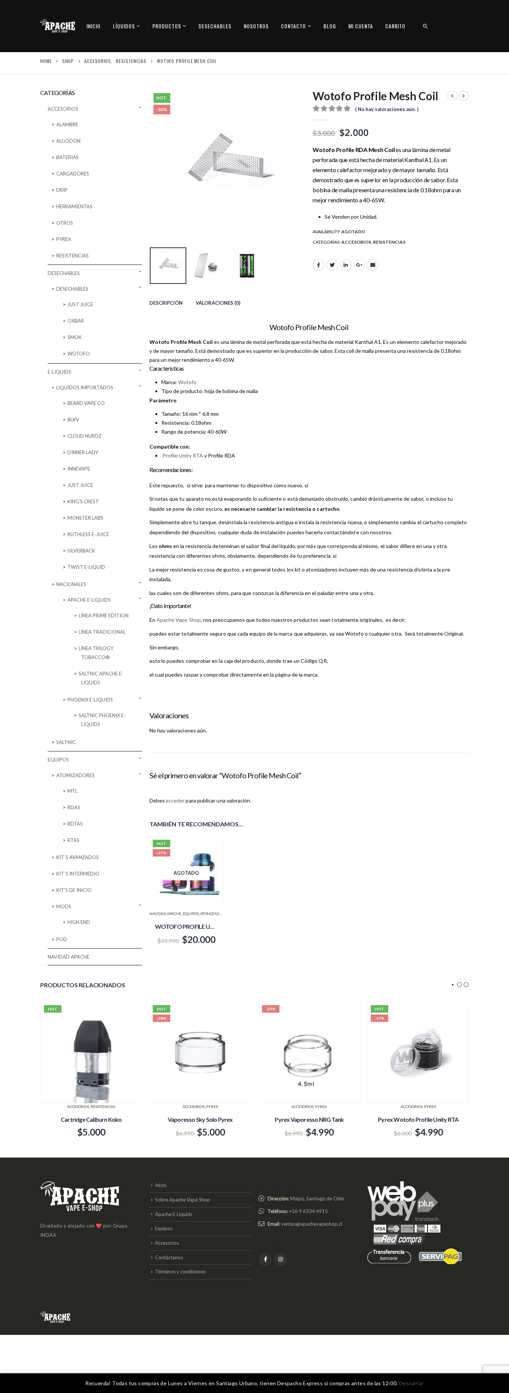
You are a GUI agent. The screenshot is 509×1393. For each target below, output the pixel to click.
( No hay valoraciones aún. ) (386, 109)
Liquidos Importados (84, 387)
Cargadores (72, 174)
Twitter (332, 265)
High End (78, 922)
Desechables (215, 26)
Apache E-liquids (89, 600)
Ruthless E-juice (88, 534)
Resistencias (389, 242)
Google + (359, 265)
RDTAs (75, 824)
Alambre (67, 124)
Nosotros (256, 26)
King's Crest (83, 501)
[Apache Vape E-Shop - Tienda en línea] (57, 25)
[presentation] (151, 166)
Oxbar (75, 321)
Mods (63, 906)
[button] (452, 984)
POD (61, 939)
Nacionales (71, 584)
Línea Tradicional (102, 632)
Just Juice (80, 304)
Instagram (280, 1259)
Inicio (93, 26)
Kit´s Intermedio (77, 874)
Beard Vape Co (86, 403)
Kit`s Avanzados (77, 857)
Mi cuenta (360, 26)
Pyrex (63, 239)
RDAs (73, 807)
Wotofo (189, 382)
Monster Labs (85, 518)
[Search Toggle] (425, 26)
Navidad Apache (165, 913)
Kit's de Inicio (74, 890)
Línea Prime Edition (104, 615)
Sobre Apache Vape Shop (182, 1200)
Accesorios (356, 242)
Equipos (191, 913)
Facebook (319, 265)
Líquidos (124, 26)
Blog (329, 26)
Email (373, 265)
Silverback (81, 551)
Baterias (67, 157)
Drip (61, 190)
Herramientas (74, 206)
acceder (175, 800)
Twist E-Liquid (86, 567)
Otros (64, 223)
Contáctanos (169, 1257)
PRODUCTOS (166, 26)
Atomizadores (214, 913)
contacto (293, 26)
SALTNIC (66, 742)
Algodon (68, 141)
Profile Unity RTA (182, 455)
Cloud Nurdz (84, 436)
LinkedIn (346, 265)
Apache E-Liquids (173, 1214)
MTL (72, 791)
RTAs (73, 840)
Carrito (395, 26)
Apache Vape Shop (179, 620)
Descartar (411, 1383)
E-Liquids (59, 372)
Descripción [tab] (166, 303)
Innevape (78, 469)
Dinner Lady (82, 452)
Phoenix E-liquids (90, 700)
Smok (74, 337)
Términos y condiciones (180, 1272)
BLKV (73, 419)
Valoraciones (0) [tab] (218, 303)
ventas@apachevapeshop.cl (311, 1224)
